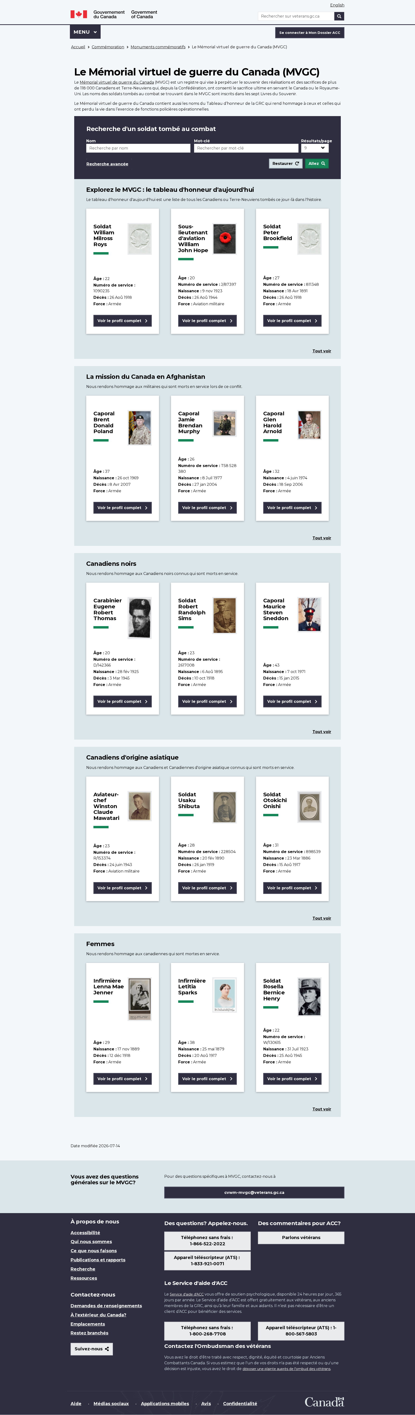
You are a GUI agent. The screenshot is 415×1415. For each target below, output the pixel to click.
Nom (91, 141)
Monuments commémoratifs (158, 47)
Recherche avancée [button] (107, 164)
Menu (87, 32)
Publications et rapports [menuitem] (98, 1260)
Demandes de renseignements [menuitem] (106, 1306)
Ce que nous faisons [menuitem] (94, 1250)
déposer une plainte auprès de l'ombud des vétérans (286, 1369)
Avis (206, 1403)
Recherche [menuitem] (83, 1269)
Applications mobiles (165, 1403)
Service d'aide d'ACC (187, 1294)
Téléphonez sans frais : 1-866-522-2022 (207, 1241)
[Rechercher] (339, 16)
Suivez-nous (94, 1350)
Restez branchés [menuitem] (89, 1333)
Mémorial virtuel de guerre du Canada (117, 82)
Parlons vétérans (301, 1237)
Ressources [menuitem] (84, 1278)
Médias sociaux (111, 1403)
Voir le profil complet (119, 320)
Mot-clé (202, 141)
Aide (76, 1403)
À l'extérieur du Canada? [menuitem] (98, 1315)
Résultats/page (315, 141)
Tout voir (321, 351)
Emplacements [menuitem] (88, 1324)
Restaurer (283, 163)
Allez (314, 163)
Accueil (78, 47)
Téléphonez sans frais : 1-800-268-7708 (207, 1331)
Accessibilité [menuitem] (85, 1232)
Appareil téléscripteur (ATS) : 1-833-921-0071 (207, 1260)
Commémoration (108, 47)
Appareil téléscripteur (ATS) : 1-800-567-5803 (301, 1331)
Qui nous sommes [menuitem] (91, 1241)
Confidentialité (240, 1403)
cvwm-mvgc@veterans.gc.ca (254, 1192)
